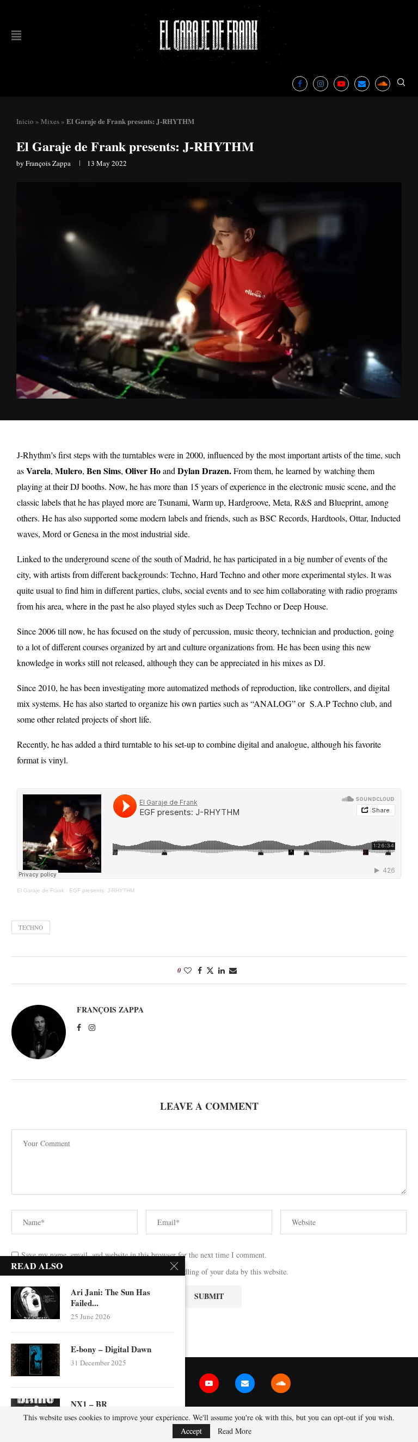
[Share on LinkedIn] (221, 970)
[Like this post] (188, 970)
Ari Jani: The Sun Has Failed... (110, 1297)
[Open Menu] (16, 35)
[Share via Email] (233, 970)
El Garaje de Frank (40, 890)
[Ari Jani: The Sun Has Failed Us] (35, 1302)
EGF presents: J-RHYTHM (101, 890)
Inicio (25, 121)
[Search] (401, 83)
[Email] (362, 83)
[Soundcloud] (382, 83)
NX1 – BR (89, 1404)
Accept (191, 1431)
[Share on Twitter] (210, 970)
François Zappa (48, 163)
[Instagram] (320, 83)
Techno (31, 927)
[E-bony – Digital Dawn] (35, 1360)
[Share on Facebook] (200, 970)
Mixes (50, 121)
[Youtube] (341, 83)
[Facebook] (300, 83)
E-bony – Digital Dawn (111, 1349)
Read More (234, 1431)
